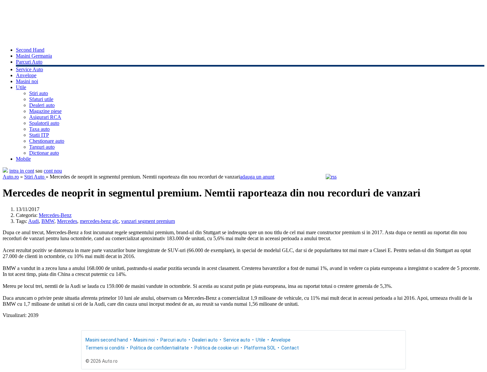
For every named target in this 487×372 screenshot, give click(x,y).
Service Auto (29, 69)
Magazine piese (45, 111)
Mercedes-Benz (55, 215)
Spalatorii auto (44, 123)
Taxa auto (39, 129)
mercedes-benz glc (99, 221)
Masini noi (27, 81)
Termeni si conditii (105, 347)
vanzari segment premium (148, 221)
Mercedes (67, 221)
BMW (47, 221)
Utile (21, 87)
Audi (33, 221)
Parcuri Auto (29, 62)
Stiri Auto (35, 177)
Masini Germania (34, 56)
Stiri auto (38, 93)
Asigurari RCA (45, 117)
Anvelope (26, 75)
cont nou (53, 171)
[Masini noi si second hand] (5, 171)
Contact (290, 347)
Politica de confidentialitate (159, 347)
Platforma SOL (260, 347)
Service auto (236, 340)
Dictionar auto (44, 153)
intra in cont (21, 171)
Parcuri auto (173, 340)
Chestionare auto (46, 141)
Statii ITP (39, 135)
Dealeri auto (42, 105)
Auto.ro (11, 177)
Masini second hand (106, 340)
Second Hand (30, 50)
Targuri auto (42, 147)
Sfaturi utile (41, 99)
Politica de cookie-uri (216, 347)
